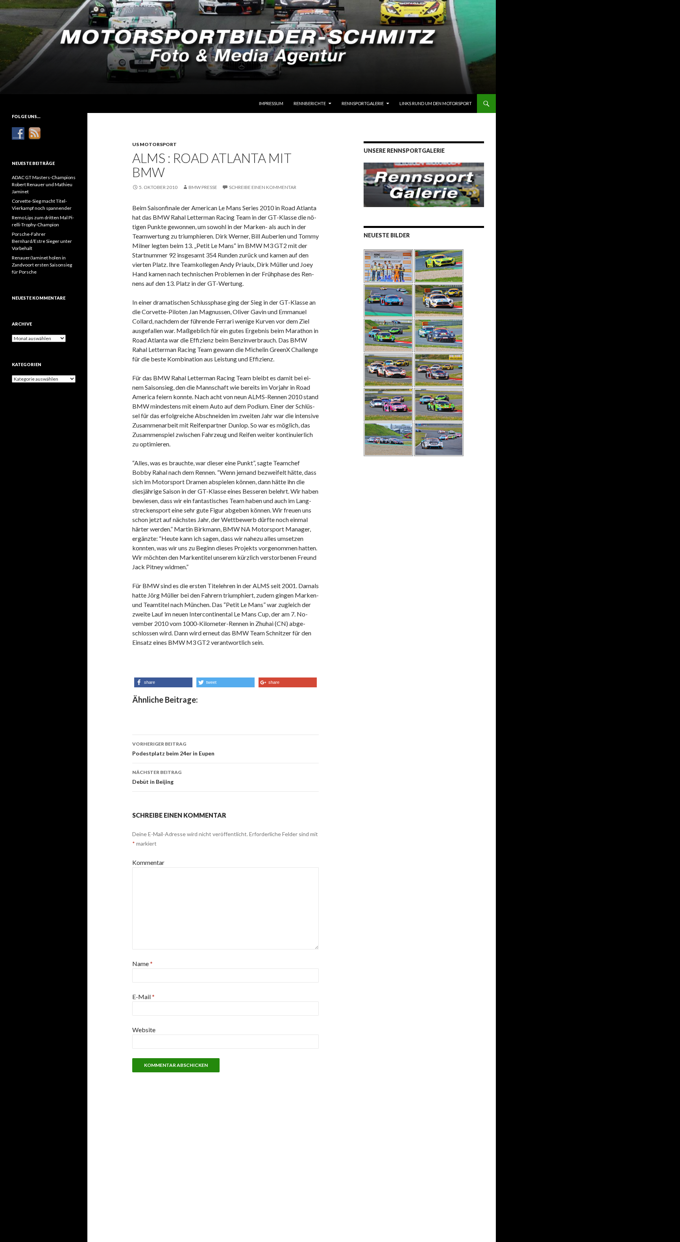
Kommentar (148, 862)
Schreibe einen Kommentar (262, 187)
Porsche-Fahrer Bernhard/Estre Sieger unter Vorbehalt (42, 241)
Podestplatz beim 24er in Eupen (173, 749)
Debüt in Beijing (156, 777)
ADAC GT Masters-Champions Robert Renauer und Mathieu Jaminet (44, 184)
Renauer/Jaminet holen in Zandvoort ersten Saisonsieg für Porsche (42, 265)
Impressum (271, 103)
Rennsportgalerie (363, 103)
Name (142, 963)
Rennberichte (310, 103)
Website (143, 1029)
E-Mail (143, 996)
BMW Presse (202, 187)
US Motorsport (154, 144)
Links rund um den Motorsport (435, 103)
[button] (163, 682)
